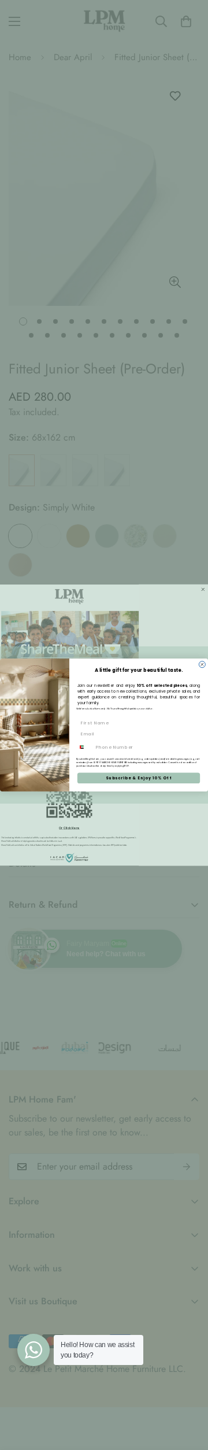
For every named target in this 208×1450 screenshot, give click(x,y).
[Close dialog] (202, 664)
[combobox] (84, 747)
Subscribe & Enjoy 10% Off (139, 778)
